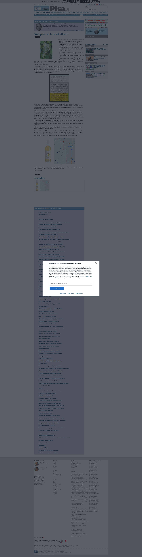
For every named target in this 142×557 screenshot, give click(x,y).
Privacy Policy (79, 293)
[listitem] (71, 283)
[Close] (96, 263)
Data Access (71, 293)
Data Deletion (62, 293)
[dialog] (71, 278)
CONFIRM (57, 288)
